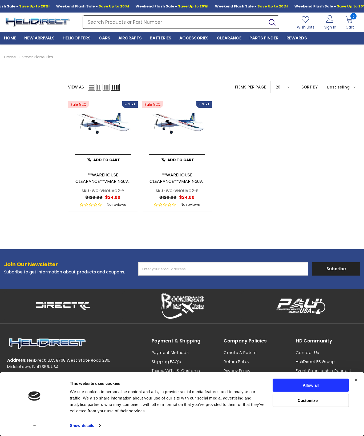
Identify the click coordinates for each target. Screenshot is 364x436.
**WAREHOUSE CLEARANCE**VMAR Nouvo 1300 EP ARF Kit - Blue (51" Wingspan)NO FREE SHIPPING (177, 178)
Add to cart (106, 160)
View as (76, 87)
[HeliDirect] (63, 306)
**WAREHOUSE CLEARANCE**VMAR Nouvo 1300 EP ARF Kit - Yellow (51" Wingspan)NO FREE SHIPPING (103, 178)
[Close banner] (356, 380)
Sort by (309, 87)
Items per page (250, 87)
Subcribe (336, 269)
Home (10, 57)
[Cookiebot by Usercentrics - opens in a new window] (34, 426)
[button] (91, 87)
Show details (82, 425)
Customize (308, 400)
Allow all (311, 385)
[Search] (181, 22)
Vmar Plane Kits (37, 57)
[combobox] (174, 22)
